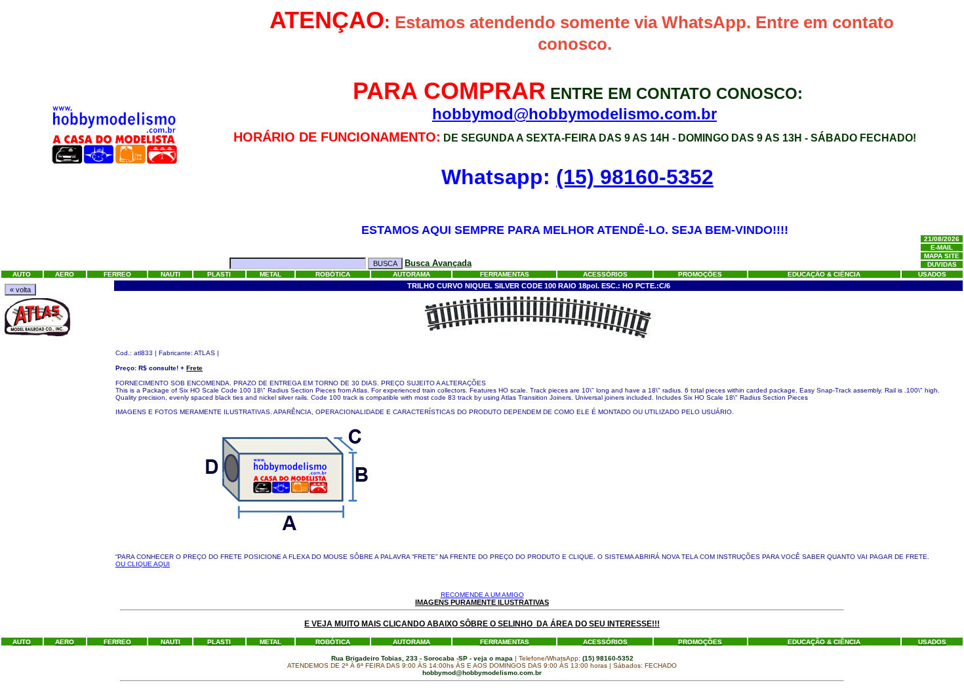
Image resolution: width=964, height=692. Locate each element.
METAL (270, 274)
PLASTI (219, 274)
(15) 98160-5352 (634, 177)
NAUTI (170, 274)
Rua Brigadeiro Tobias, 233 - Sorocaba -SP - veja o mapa (423, 658)
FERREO (117, 274)
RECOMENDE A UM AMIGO (482, 594)
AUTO (21, 274)
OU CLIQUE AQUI (142, 563)
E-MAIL (942, 247)
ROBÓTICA (332, 274)
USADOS (932, 274)
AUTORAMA (411, 274)
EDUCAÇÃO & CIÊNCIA (824, 274)
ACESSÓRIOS (605, 274)
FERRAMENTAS (504, 274)
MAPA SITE (941, 256)
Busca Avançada (438, 263)
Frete (194, 368)
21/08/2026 (941, 238)
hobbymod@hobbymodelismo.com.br (574, 114)
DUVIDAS (942, 264)
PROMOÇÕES (700, 274)
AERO (64, 274)
